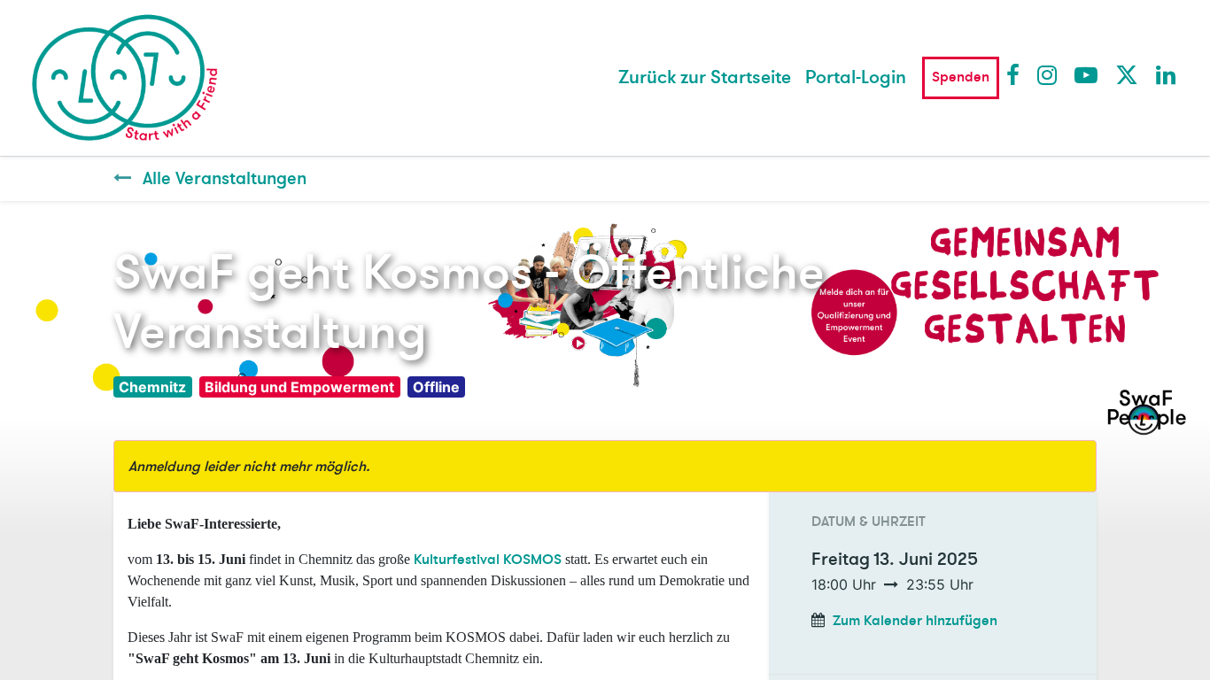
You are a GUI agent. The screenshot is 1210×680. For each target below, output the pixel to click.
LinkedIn (1166, 74)
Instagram (1048, 74)
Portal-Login (855, 77)
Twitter (1126, 74)
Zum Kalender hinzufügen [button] (915, 620)
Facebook (1017, 74)
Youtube (1085, 74)
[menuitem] (704, 78)
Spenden (960, 77)
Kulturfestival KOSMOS (488, 559)
